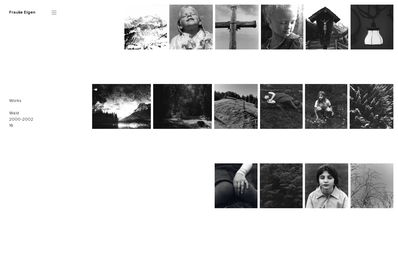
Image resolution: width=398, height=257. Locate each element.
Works (15, 100)
